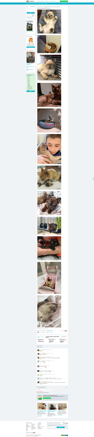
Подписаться (30, 91)
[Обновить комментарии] (93, 178)
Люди (50, 1)
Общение (42, 1)
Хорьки (32, 429)
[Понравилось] (44, 330)
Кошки (27, 3)
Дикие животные (33, 427)
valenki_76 (41, 349)
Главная (38, 1)
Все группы (45, 3)
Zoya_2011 (41, 381)
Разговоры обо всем (33, 428)
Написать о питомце (64, 1)
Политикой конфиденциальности (30, 17)
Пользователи (40, 428)
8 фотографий (40, 415)
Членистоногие (33, 426)
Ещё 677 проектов (63, 336)
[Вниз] (93, 179)
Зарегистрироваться (40, 391)
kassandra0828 (41, 370)
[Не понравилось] (42, 330)
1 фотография (60, 415)
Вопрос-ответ (54, 1)
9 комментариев (49, 330)
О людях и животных (61, 410)
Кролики (42, 3)
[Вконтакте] (32, 14)
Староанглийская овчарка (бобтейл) (30, 21)
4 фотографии (50, 416)
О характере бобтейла (30, 31)
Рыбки (36, 3)
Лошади (27, 430)
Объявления (46, 1)
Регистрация (32, 6)
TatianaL (40, 365)
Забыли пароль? (28, 11)
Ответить (41, 351)
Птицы (39, 3)
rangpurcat (40, 332)
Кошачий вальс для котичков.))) (29, 64)
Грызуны (33, 3)
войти (39, 392)
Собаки (30, 3)
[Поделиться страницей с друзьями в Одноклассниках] (66, 330)
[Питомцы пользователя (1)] (42, 353)
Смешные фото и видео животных (28, 426)
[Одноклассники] (33, 14)
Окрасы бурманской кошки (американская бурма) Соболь (52, 411)
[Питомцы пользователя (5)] (42, 349)
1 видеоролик (40, 416)
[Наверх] (93, 177)
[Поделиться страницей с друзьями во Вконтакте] (65, 330)
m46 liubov (41, 353)
